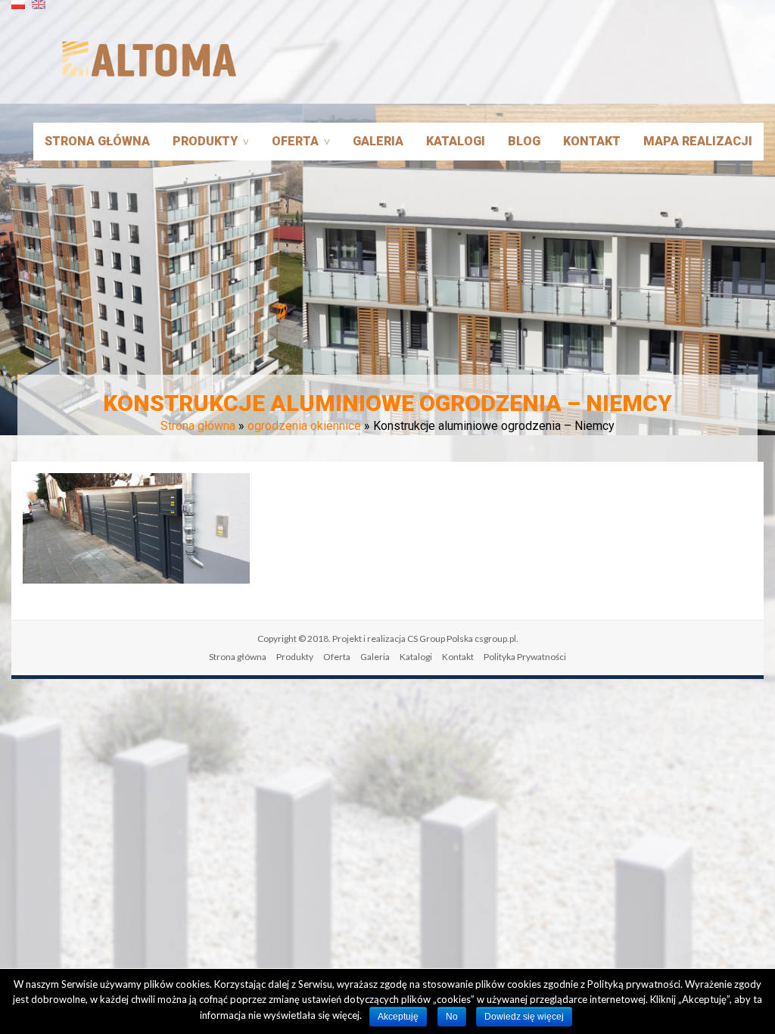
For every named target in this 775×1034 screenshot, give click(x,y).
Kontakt (592, 141)
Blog (524, 141)
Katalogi (455, 141)
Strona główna (97, 141)
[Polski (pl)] (18, 10)
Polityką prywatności (633, 984)
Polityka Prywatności (525, 656)
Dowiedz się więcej (524, 1016)
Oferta (295, 141)
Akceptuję (398, 1016)
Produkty (205, 141)
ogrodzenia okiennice (304, 426)
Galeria (378, 141)
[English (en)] (38, 10)
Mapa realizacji (697, 141)
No (452, 1016)
